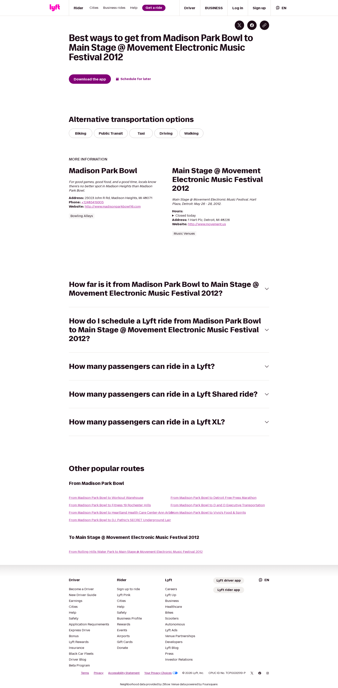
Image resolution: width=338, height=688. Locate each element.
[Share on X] (239, 25)
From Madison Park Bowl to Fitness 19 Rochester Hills (110, 505)
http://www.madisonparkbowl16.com (113, 206)
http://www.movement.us (207, 224)
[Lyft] (55, 8)
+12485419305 (92, 202)
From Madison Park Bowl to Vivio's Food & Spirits (208, 512)
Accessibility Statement (124, 673)
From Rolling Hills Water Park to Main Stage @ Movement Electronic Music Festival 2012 (136, 551)
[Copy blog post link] (264, 25)
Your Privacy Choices (158, 673)
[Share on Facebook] (252, 25)
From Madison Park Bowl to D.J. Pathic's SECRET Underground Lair (120, 520)
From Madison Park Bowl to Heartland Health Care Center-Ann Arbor (121, 512)
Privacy (98, 673)
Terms (85, 673)
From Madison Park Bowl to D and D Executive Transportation (218, 505)
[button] (169, 289)
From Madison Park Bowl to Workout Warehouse (106, 497)
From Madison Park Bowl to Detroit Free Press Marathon (213, 497)
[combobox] (280, 7)
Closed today (185, 215)
